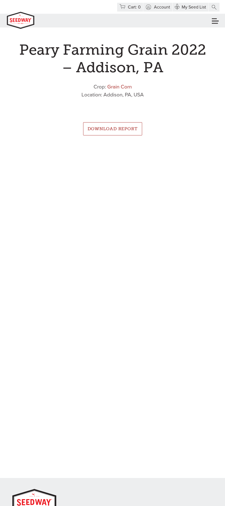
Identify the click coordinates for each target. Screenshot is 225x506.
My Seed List (194, 7)
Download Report (113, 128)
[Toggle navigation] (215, 21)
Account (162, 7)
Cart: (134, 7)
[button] (214, 7)
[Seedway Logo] (20, 20)
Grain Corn (119, 87)
